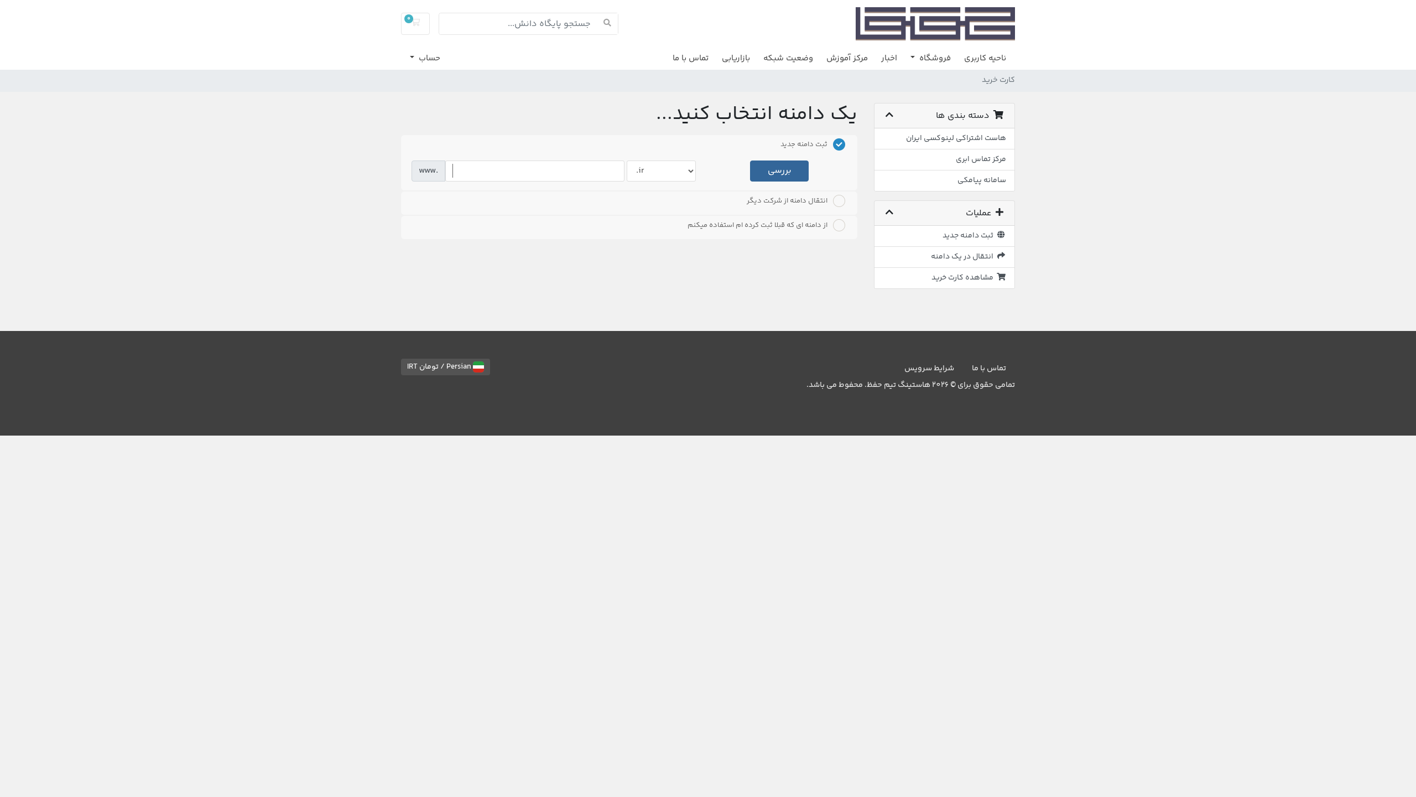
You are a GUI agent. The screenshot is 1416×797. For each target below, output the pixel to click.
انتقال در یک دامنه (964, 257)
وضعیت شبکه (788, 58)
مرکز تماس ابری (981, 159)
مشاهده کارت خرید (964, 278)
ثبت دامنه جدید (970, 236)
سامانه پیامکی (981, 180)
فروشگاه (934, 58)
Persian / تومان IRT (440, 367)
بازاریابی (736, 58)
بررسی (780, 171)
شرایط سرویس (929, 369)
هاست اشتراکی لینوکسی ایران (956, 138)
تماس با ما (691, 58)
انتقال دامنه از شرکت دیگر (787, 200)
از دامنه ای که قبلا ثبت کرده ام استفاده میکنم (757, 225)
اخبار (889, 58)
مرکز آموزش (847, 58)
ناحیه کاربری (985, 58)
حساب (428, 58)
